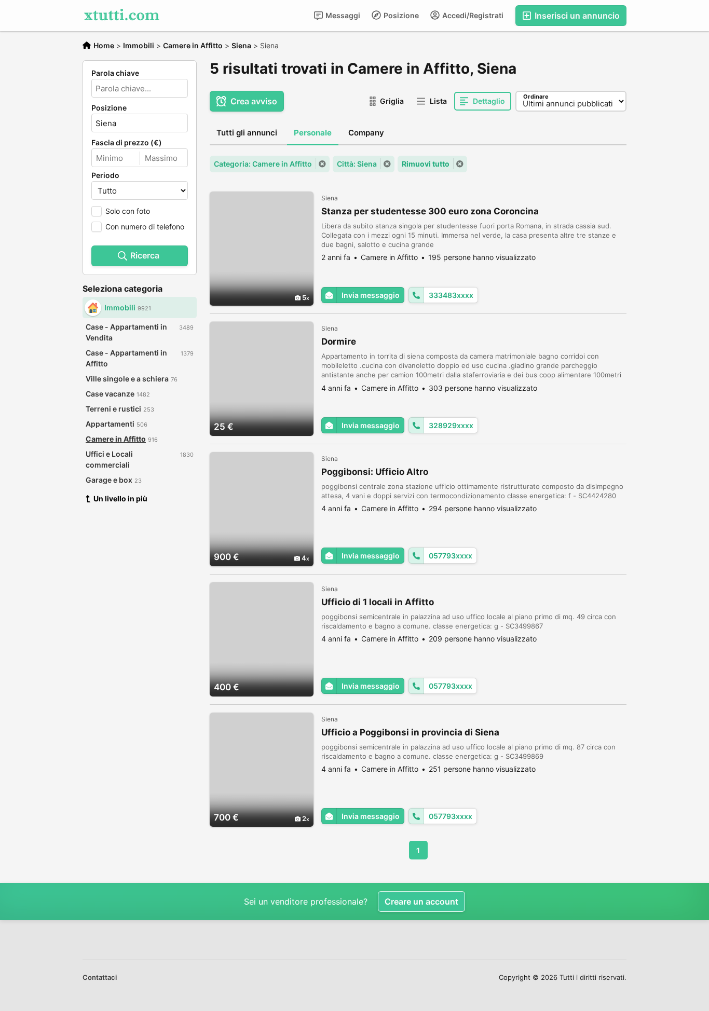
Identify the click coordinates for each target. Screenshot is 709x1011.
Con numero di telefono (144, 226)
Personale (313, 133)
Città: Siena (357, 163)
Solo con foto (127, 211)
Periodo (105, 175)
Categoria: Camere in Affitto (263, 163)
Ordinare (536, 96)
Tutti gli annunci (246, 133)
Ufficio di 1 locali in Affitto (377, 602)
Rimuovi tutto (425, 163)
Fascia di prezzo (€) (126, 143)
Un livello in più (120, 498)
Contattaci (100, 977)
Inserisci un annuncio (576, 15)
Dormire (338, 341)
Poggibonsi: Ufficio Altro (374, 472)
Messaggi (342, 15)
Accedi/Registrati (472, 15)
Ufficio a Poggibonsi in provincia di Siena (410, 732)
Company (366, 133)
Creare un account (421, 901)
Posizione (400, 15)
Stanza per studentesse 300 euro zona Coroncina (430, 211)
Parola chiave (115, 73)
